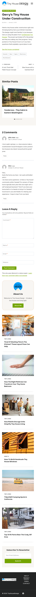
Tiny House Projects (9, 10)
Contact (26, 583)
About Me (18, 305)
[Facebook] (23, 593)
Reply (4, 156)
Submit (18, 561)
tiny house (23, 54)
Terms (26, 581)
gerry (16, 54)
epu (11, 54)
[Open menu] (32, 3)
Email (5, 254)
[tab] (14, 119)
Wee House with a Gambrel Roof (28, 67)
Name (5, 245)
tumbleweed (6, 58)
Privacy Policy (26, 578)
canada (5, 54)
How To (6, 456)
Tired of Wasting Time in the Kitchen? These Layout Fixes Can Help (17, 344)
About (26, 576)
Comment (6, 220)
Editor (5, 22)
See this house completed (10, 49)
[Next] (31, 101)
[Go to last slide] (4, 101)
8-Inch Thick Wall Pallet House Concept (9, 67)
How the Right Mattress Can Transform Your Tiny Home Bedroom (15, 384)
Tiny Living (7, 339)
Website (5, 262)
